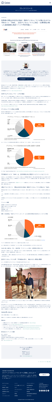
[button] (50, 2)
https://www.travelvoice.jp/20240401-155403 (9, 105)
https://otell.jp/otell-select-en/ (17, 90)
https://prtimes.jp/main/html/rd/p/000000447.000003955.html (30, 325)
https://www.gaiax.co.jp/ (8, 340)
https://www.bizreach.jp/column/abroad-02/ (31, 327)
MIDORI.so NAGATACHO (43, 386)
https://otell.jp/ (20, 86)
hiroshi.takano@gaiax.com (27, 355)
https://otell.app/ (33, 322)
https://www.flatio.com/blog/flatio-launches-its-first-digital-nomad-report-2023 (30, 171)
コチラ (10, 314)
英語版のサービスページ (20, 182)
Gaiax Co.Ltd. (24, 399)
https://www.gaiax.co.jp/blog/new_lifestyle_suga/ (31, 328)
